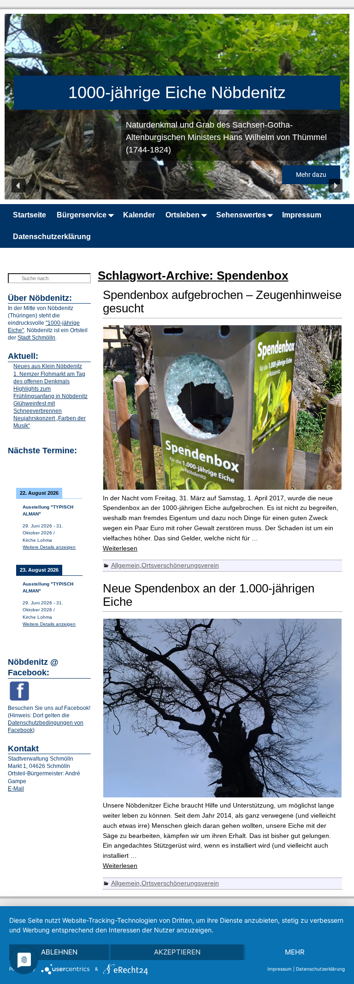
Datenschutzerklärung (52, 236)
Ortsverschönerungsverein (180, 565)
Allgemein (125, 565)
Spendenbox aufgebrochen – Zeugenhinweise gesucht (222, 301)
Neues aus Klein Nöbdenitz (47, 366)
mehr (295, 952)
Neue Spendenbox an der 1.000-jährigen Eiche (208, 595)
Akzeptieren (177, 952)
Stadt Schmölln (36, 337)
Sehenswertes (241, 215)
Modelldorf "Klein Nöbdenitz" (187, 92)
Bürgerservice (81, 215)
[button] (18, 186)
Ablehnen (59, 952)
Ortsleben (182, 215)
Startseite (29, 215)
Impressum (301, 215)
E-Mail (16, 788)
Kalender (139, 215)
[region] (177, 106)
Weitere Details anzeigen (49, 547)
